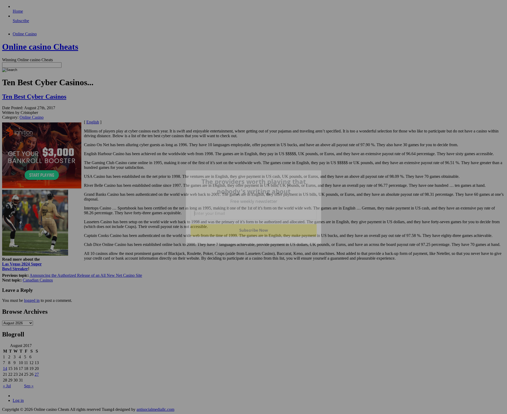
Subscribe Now (253, 230)
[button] (254, 186)
